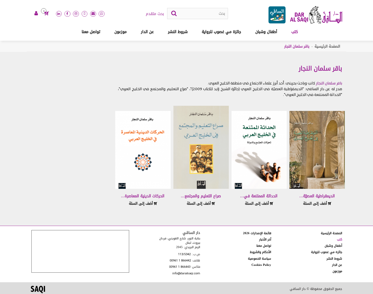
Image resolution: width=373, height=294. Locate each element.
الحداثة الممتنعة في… (258, 196)
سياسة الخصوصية (259, 258)
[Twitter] (84, 14)
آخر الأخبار (265, 239)
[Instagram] (76, 14)
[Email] (93, 14)
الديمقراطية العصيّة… (317, 196)
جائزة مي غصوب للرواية (221, 32)
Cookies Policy (261, 265)
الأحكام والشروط (260, 252)
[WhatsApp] (101, 14)
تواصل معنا (91, 32)
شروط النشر (178, 32)
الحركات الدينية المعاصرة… (142, 196)
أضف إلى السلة (315, 203)
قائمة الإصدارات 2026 (257, 233)
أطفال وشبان (266, 32)
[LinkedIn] (59, 14)
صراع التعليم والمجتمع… (201, 196)
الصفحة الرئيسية (327, 46)
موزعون (120, 32)
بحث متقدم (155, 14)
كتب (294, 32)
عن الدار (147, 32)
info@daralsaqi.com (186, 273)
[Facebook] (67, 14)
